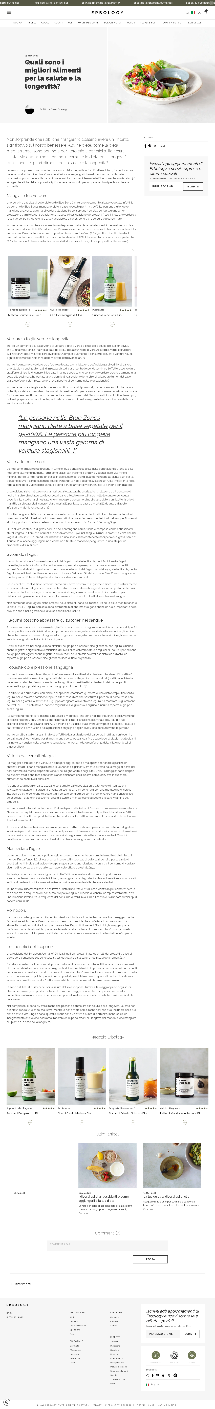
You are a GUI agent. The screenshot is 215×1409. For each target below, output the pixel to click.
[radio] (36, 311)
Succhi (58, 23)
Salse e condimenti (119, 1371)
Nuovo (17, 23)
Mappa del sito (167, 1405)
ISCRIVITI (193, 186)
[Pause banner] (211, 3)
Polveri (130, 23)
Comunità (74, 1346)
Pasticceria (115, 1346)
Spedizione (75, 1330)
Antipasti (114, 1341)
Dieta (72, 1362)
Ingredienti (75, 1354)
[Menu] (9, 12)
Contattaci (74, 1321)
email (162, 146)
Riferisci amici (15, 1317)
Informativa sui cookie (119, 1405)
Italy (153, 1384)
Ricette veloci (116, 1358)
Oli (70, 23)
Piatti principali (117, 1362)
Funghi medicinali (88, 23)
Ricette (115, 1337)
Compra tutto (172, 23)
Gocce (45, 23)
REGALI (11, 1313)
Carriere (114, 1321)
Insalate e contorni (118, 1367)
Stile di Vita (75, 1358)
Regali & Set (148, 23)
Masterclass (75, 1350)
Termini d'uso (145, 1405)
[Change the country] (193, 13)
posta (150, 1259)
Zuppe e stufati (117, 1379)
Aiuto (72, 1317)
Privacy (97, 1405)
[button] (6, 1402)
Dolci (112, 1383)
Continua (83, 1213)
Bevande (114, 1354)
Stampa (113, 1325)
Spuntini (114, 1375)
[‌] (200, 12)
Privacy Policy (189, 178)
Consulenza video (78, 1325)
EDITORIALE (195, 23)
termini (177, 178)
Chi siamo (114, 1317)
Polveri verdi (112, 23)
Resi (72, 1334)
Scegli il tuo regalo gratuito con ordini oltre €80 (177, 3)
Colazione (114, 1350)
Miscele (31, 23)
